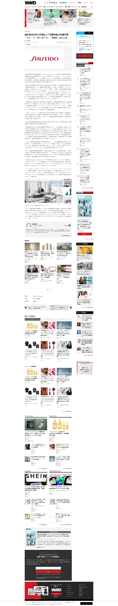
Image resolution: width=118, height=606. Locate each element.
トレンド (58, 358)
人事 (25, 280)
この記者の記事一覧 (66, 235)
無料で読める (66, 358)
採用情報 (80, 594)
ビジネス (40, 6)
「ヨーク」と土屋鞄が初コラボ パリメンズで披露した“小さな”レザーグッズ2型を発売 (38, 446)
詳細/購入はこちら (40, 547)
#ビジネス (35, 296)
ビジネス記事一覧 (42, 524)
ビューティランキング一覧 (87, 187)
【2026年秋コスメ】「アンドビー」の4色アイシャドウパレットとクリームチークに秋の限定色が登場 (47, 333)
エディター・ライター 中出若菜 (46, 280)
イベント (81, 102)
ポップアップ (61, 337)
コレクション (74, 6)
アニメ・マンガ (32, 356)
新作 (57, 337)
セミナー (85, 2)
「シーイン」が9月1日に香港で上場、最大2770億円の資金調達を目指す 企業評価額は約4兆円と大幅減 (35, 488)
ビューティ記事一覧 (67, 468)
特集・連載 (67, 6)
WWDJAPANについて (82, 584)
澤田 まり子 (51, 438)
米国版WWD (27, 493)
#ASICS (32, 521)
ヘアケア (58, 359)
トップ (68, 584)
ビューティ (34, 6)
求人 (79, 6)
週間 (89, 65)
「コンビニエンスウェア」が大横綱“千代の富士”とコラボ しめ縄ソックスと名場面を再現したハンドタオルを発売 (35, 433)
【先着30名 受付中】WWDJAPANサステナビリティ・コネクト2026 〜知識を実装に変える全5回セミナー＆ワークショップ (50, 22)
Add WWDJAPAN (62, 42)
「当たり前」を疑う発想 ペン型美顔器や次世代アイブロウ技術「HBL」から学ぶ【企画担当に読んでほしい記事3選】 (63, 353)
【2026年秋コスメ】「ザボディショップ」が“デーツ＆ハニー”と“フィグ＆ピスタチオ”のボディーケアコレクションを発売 (47, 353)
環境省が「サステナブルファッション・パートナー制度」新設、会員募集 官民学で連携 (63, 516)
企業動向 (28, 40)
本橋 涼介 (42, 258)
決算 (25, 40)
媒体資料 (80, 595)
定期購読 (79, 2)
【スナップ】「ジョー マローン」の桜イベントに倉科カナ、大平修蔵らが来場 (37, 307)
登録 (85, 55)
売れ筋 (81, 87)
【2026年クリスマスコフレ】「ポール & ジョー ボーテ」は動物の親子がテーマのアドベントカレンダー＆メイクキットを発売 (85, 167)
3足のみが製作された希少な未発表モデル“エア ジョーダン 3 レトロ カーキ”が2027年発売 (38, 458)
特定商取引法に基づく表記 (83, 587)
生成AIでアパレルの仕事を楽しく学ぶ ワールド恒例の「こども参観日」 (67, 20)
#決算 (34, 298)
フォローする (35, 227)
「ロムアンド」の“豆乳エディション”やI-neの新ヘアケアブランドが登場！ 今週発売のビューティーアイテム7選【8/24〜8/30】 (85, 179)
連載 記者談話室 (38, 517)
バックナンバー (72, 2)
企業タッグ (26, 356)
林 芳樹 (32, 519)
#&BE (57, 453)
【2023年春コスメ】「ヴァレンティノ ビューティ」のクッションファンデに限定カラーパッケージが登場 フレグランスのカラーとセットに (59, 308)
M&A (25, 335)
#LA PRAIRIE (58, 465)
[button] (92, 7)
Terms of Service (41, 578)
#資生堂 (34, 301)
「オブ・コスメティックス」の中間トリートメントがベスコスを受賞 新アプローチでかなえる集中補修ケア (87, 333)
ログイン (91, 2)
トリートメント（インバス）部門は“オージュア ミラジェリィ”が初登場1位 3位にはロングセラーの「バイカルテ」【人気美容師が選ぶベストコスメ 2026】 (85, 153)
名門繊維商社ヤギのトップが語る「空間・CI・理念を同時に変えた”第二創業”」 (84, 287)
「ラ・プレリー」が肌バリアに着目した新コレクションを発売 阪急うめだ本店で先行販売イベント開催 (63, 333)
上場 (25, 492)
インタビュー (58, 505)
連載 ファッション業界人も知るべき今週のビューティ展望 (85, 110)
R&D (25, 258)
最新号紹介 (84, 6)
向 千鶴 (57, 507)
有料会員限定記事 (63, 2)
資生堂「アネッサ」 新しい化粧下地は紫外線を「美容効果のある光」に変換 (47, 253)
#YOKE (32, 453)
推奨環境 (80, 588)
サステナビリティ (60, 6)
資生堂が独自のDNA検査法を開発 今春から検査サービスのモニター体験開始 (47, 275)
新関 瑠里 (28, 44)
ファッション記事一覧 (41, 468)
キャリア (69, 596)
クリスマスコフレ (83, 172)
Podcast (32, 517)
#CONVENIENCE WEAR (29, 441)
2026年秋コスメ (48, 337)
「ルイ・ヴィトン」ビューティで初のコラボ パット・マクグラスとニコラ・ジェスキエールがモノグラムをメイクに (85, 118)
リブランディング (30, 258)
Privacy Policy (58, 577)
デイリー (80, 65)
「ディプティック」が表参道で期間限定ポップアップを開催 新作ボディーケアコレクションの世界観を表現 (85, 129)
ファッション (28, 6)
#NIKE (32, 465)
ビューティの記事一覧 (66, 411)
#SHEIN (26, 496)
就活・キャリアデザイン (49, 6)
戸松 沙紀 (32, 508)
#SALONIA (33, 510)
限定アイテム (43, 337)
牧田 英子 (26, 282)
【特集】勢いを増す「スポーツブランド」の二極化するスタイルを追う (33, 20)
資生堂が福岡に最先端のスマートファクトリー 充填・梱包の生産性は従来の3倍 (63, 253)
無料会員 (80, 33)
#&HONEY (51, 441)
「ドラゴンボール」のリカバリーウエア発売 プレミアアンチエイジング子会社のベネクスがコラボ (31, 352)
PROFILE (66, 225)
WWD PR (87, 307)
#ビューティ (40, 296)
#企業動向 (39, 298)
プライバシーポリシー (48, 574)
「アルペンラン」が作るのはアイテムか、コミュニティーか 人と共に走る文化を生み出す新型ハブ (83, 273)
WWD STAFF (27, 438)
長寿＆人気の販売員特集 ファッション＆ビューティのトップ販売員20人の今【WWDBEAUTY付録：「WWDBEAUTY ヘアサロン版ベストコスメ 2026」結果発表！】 (53, 536)
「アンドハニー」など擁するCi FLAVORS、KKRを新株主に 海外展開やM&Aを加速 (31, 332)
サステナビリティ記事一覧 (65, 524)
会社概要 (80, 591)
